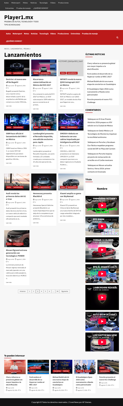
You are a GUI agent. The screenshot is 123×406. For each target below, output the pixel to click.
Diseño (32, 371)
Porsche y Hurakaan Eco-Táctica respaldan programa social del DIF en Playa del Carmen (101, 145)
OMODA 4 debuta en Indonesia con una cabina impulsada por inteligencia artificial (70, 138)
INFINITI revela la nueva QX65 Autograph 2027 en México (70, 82)
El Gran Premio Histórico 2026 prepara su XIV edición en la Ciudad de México (100, 122)
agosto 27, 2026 (82, 390)
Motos (25, 3)
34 (57, 291)
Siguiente (64, 291)
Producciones (63, 3)
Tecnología (44, 3)
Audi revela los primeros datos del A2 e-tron (16, 196)
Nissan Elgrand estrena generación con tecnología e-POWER (16, 253)
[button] (117, 37)
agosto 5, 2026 (48, 146)
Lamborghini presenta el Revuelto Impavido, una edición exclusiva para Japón (43, 138)
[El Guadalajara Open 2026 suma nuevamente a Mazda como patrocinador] (85, 367)
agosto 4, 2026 (48, 200)
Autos (6, 3)
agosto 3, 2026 (75, 200)
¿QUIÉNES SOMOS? (40, 8)
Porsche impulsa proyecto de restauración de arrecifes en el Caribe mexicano (100, 157)
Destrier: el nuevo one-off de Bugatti (16, 81)
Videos (52, 3)
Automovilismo (35, 368)
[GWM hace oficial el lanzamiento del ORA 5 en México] (16, 122)
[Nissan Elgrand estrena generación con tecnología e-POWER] (16, 238)
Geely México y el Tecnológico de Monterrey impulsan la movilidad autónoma (102, 134)
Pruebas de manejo (23, 8)
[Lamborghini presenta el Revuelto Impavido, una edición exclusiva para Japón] (43, 122)
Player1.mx (18, 17)
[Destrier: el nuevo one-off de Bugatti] (16, 67)
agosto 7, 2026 (48, 88)
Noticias (34, 3)
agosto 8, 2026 (21, 86)
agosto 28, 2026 (12, 390)
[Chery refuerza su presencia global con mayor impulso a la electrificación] (15, 367)
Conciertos (57, 371)
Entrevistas (9, 8)
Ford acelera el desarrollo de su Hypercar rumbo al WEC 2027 (100, 75)
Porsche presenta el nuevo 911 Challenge (99, 100)
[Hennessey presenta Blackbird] (43, 182)
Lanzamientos (18, 73)
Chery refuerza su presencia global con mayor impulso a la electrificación (101, 66)
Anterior (23, 291)
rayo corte (11, 86)
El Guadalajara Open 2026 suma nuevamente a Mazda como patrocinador (100, 92)
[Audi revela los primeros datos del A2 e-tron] (16, 182)
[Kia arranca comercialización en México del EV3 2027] (43, 67)
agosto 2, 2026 (21, 259)
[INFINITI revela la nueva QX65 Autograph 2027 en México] (70, 67)
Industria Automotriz (14, 371)
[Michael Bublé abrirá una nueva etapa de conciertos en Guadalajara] (61, 367)
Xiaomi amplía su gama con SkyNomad (70, 195)
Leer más (9, 106)
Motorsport (15, 3)
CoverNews (74, 402)
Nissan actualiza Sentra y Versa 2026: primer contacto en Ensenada (100, 168)
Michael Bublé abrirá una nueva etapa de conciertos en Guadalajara (101, 82)
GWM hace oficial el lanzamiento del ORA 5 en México (16, 136)
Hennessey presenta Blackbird (42, 195)
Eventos (79, 371)
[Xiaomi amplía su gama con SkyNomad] (70, 182)
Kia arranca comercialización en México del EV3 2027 (42, 82)
